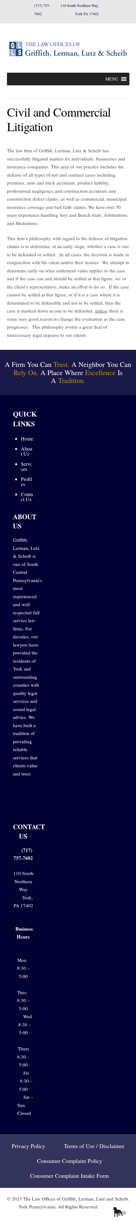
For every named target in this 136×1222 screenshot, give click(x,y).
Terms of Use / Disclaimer (94, 1146)
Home (27, 438)
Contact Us (27, 496)
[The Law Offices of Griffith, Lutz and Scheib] (68, 57)
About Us (26, 451)
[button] (111, 79)
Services (26, 466)
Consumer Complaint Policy (69, 1160)
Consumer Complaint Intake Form (69, 1175)
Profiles (26, 481)
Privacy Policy (28, 1146)
